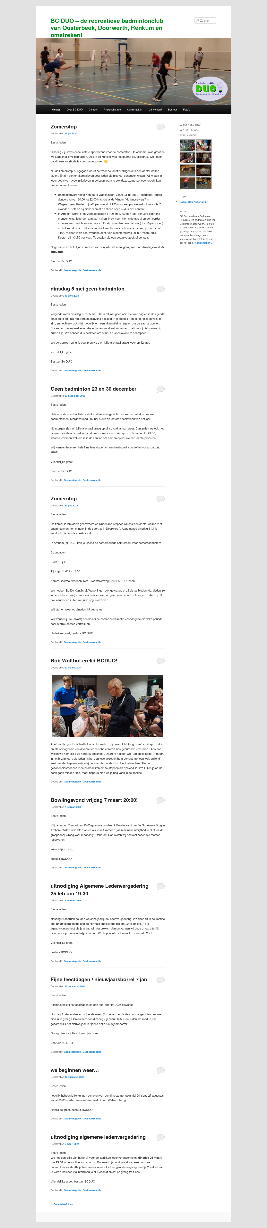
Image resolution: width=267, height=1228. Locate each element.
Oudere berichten (62, 1204)
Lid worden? (155, 109)
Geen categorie (72, 270)
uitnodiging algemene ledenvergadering (98, 1136)
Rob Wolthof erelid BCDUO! (84, 660)
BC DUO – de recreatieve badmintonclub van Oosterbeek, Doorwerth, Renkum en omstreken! (107, 27)
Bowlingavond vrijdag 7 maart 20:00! (94, 799)
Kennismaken (134, 109)
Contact (93, 109)
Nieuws (56, 109)
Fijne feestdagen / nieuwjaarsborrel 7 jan (99, 979)
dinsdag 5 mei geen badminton (88, 288)
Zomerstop (64, 126)
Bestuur (172, 109)
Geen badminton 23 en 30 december (93, 388)
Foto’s (186, 109)
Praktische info (112, 109)
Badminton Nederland (193, 202)
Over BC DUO (75, 109)
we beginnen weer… (75, 1070)
